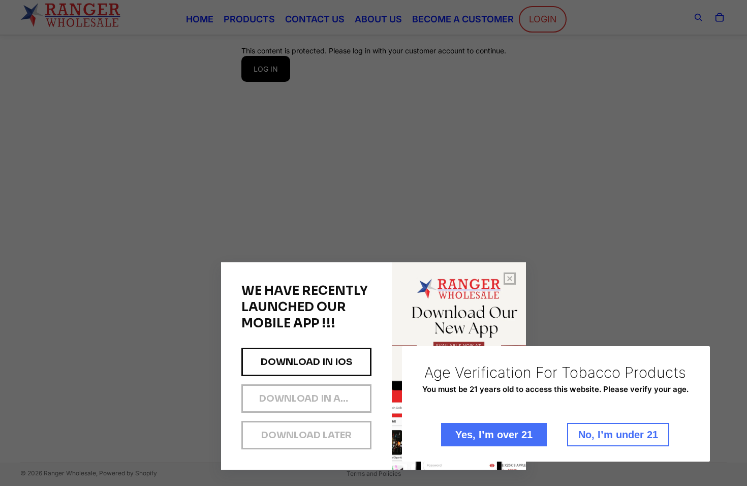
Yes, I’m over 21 (494, 434)
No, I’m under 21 (618, 434)
